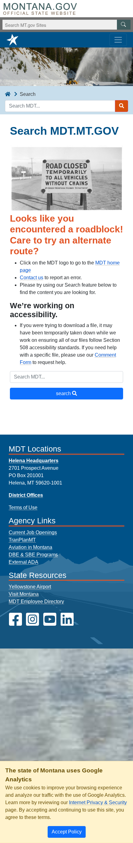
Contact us (31, 277)
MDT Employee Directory (36, 601)
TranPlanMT (22, 539)
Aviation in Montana (30, 547)
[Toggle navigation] (118, 40)
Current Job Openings (33, 532)
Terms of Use (23, 507)
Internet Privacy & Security (98, 802)
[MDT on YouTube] (49, 619)
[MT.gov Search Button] (124, 25)
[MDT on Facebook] (15, 619)
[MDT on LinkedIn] (67, 619)
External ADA (23, 562)
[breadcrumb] (8, 94)
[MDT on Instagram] (32, 619)
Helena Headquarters (33, 460)
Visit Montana (24, 594)
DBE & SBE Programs (33, 554)
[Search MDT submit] (121, 106)
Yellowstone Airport (30, 586)
